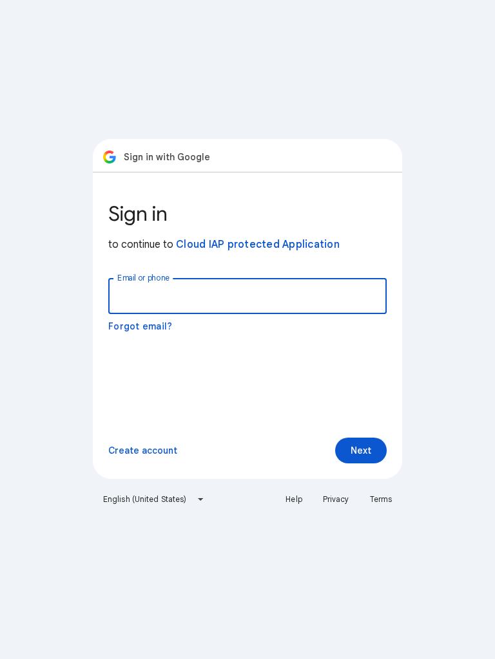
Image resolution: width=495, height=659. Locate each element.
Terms (381, 499)
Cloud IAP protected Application (258, 244)
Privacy (336, 499)
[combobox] (154, 499)
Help (294, 499)
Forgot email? (140, 326)
